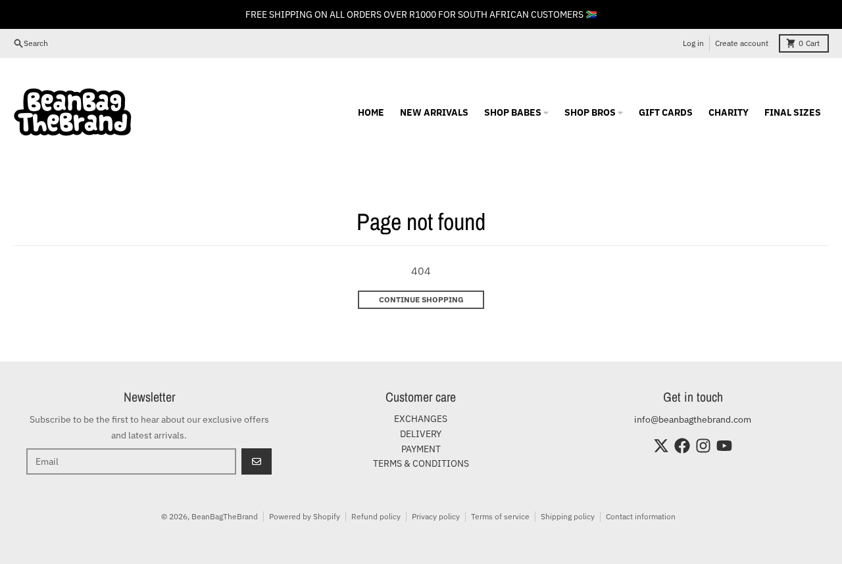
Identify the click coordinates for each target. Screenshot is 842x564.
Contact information (641, 516)
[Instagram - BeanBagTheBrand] (703, 446)
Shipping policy (568, 516)
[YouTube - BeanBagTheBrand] (724, 446)
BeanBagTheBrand (224, 516)
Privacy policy (436, 516)
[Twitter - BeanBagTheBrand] (661, 446)
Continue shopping (421, 299)
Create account (741, 43)
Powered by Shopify (304, 516)
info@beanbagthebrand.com (692, 419)
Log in (693, 43)
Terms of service (500, 516)
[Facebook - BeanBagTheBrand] (682, 446)
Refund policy (376, 516)
